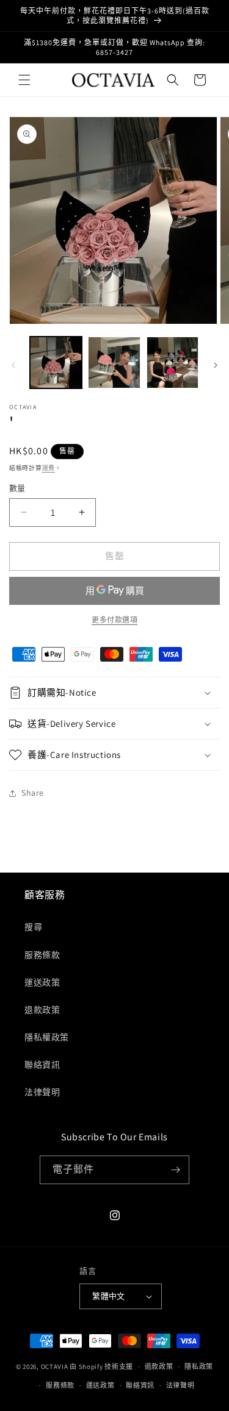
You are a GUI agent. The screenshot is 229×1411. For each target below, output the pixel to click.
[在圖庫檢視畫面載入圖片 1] (56, 362)
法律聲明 (42, 1092)
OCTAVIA (54, 1366)
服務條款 (42, 954)
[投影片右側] (215, 365)
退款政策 (42, 1009)
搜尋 (33, 926)
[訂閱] (175, 1170)
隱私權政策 (46, 1037)
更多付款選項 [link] (114, 619)
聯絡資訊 (42, 1064)
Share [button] (32, 792)
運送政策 (42, 982)
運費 (48, 468)
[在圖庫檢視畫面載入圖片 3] (172, 362)
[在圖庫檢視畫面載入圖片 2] (114, 362)
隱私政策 (198, 1366)
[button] (24, 79)
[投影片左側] (13, 365)
